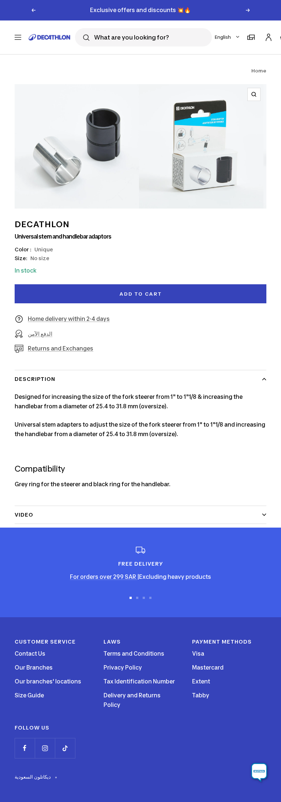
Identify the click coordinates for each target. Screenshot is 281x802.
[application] (259, 772)
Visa (198, 653)
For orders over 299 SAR (103, 576)
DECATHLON (42, 224)
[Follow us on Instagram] (45, 748)
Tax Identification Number (139, 681)
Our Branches (34, 667)
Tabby (200, 695)
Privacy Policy (123, 667)
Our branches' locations (48, 681)
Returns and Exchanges (60, 348)
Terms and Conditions (134, 653)
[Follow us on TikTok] (65, 748)
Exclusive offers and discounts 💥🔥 (140, 10)
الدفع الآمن (40, 333)
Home (258, 71)
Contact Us (30, 653)
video (24, 514)
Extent (201, 681)
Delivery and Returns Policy (132, 700)
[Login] (267, 36)
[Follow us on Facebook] (25, 748)
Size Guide (29, 695)
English (223, 37)
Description (35, 379)
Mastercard (208, 667)
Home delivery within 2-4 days (69, 318)
